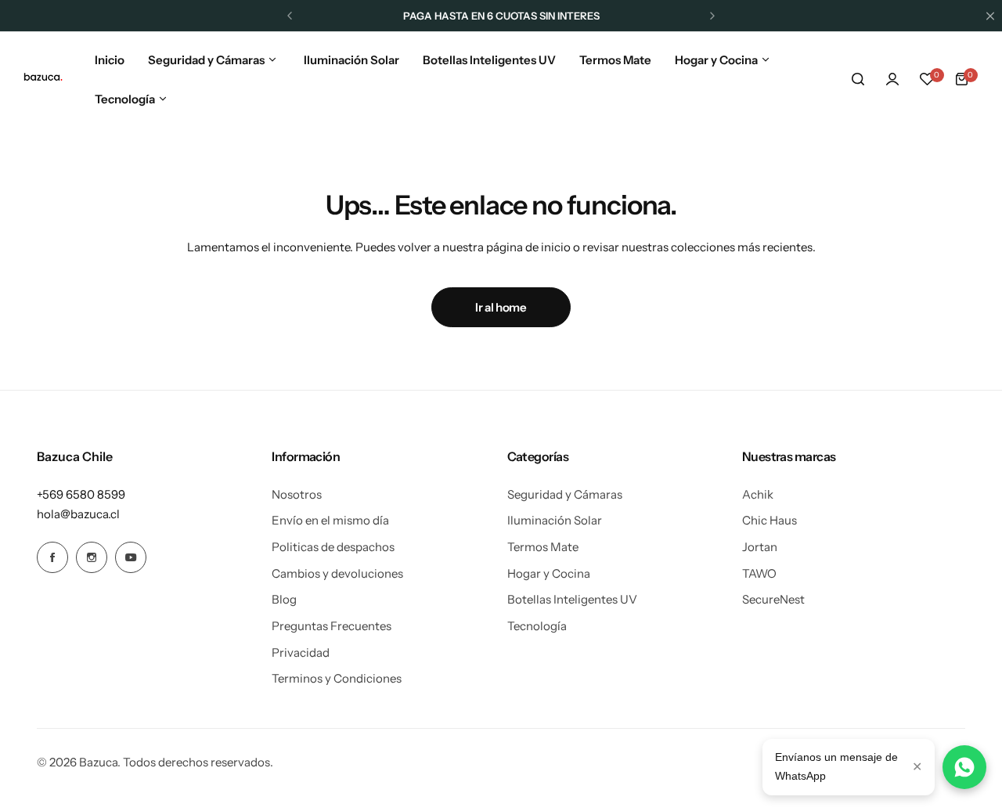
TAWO (759, 573)
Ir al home (500, 307)
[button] (289, 15)
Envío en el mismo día (330, 520)
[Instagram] (91, 557)
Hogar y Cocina (548, 573)
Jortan (759, 546)
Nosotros (297, 494)
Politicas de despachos (333, 546)
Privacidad (301, 652)
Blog (284, 599)
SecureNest (773, 599)
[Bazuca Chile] (43, 79)
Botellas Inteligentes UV (572, 599)
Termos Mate (542, 546)
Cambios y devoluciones (337, 573)
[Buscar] (858, 79)
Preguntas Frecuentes (331, 625)
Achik (757, 494)
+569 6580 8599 (81, 494)
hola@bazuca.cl (78, 513)
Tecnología (537, 625)
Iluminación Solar (554, 520)
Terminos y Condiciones (337, 678)
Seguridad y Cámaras (564, 494)
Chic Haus (769, 520)
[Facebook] (52, 557)
